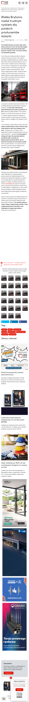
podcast (4, 332)
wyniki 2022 (13, 334)
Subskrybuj (8, 673)
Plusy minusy (17, 329)
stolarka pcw (11, 332)
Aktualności (14, 8)
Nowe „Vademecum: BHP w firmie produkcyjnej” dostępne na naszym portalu (14, 465)
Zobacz (19, 689)
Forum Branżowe (5, 8)
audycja (4, 329)
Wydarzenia (21, 8)
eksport (10, 329)
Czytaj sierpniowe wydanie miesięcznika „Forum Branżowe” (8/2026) (12, 420)
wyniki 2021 (5, 334)
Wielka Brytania (21, 332)
